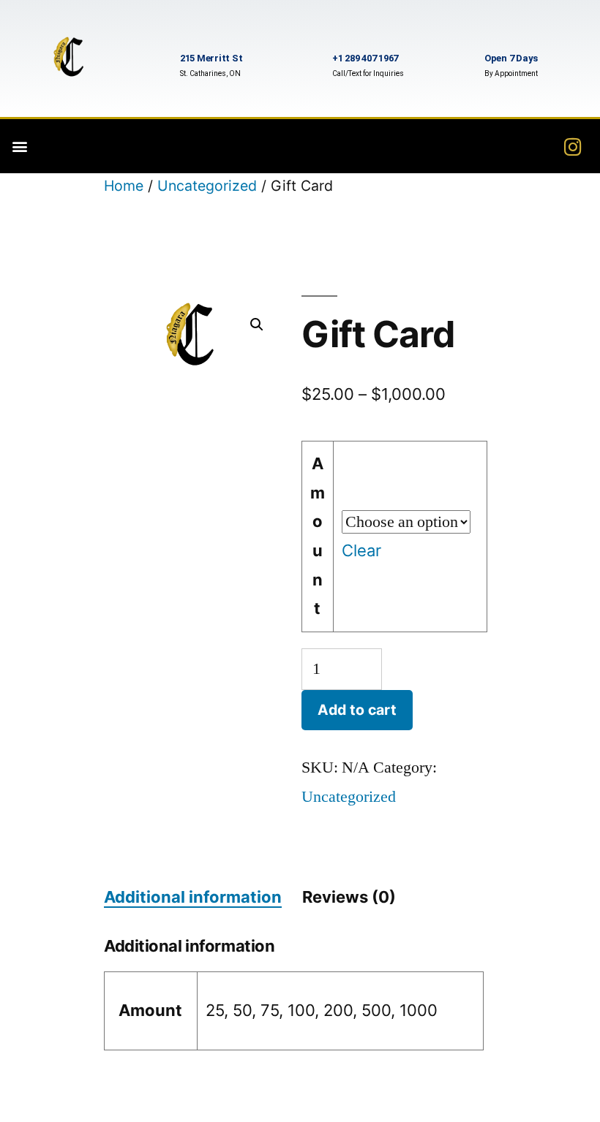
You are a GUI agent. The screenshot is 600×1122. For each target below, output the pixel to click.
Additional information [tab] (193, 896)
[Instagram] (573, 146)
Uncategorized (207, 185)
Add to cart (357, 710)
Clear (361, 550)
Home (123, 185)
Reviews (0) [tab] (349, 896)
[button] (19, 146)
